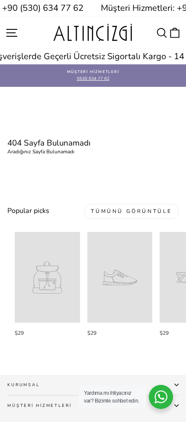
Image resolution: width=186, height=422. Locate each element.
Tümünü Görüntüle (131, 211)
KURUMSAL (23, 384)
